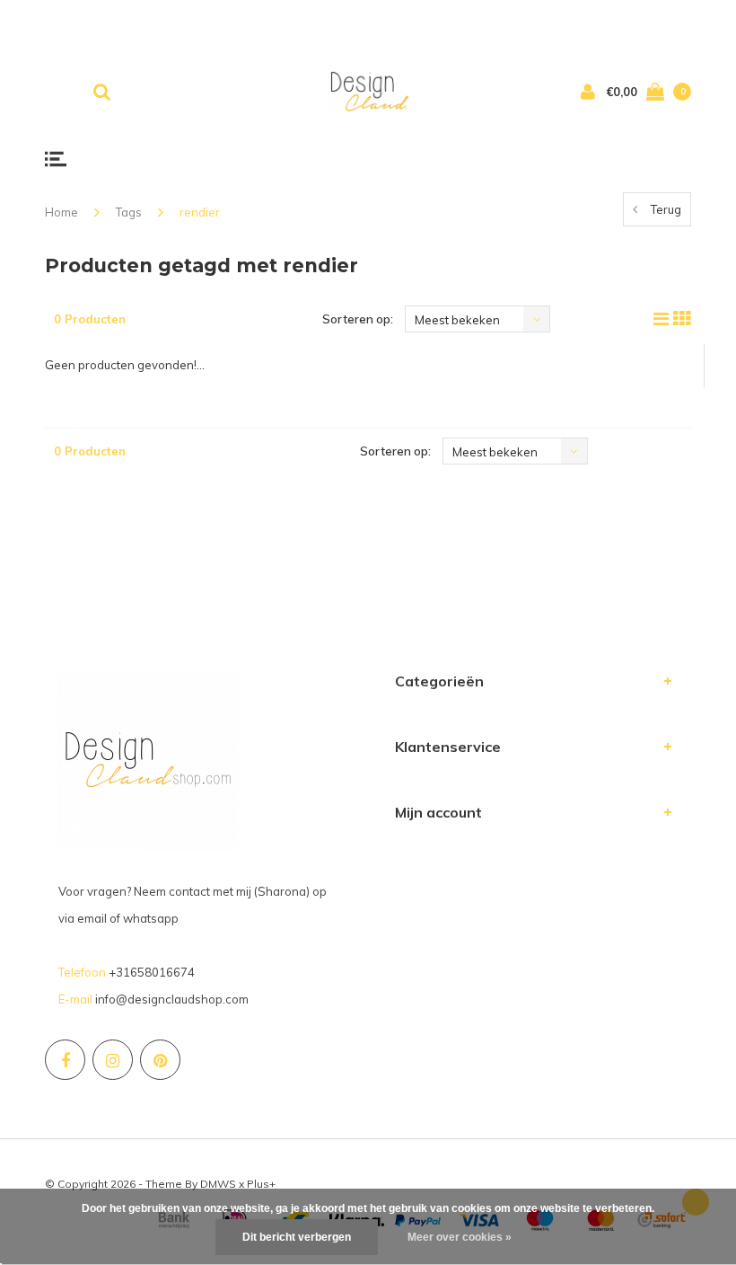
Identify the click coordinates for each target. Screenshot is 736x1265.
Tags (129, 212)
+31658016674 (152, 972)
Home (61, 212)
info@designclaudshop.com (172, 999)
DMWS (218, 1183)
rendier (200, 212)
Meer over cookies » (459, 1237)
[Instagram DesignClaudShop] (112, 1059)
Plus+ (261, 1183)
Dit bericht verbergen (296, 1237)
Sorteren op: (357, 319)
